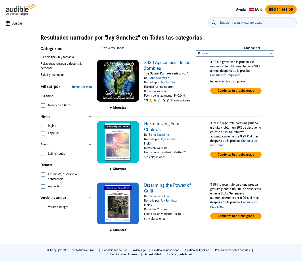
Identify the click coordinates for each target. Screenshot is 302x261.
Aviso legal (140, 250)
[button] (66, 96)
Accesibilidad (153, 254)
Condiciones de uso (115, 250)
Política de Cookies (197, 250)
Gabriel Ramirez (159, 78)
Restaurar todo (82, 87)
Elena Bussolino (159, 135)
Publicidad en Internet (124, 254)
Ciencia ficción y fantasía (57, 57)
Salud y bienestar (52, 75)
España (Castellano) (179, 254)
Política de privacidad (166, 250)
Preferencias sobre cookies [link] (232, 250)
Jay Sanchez (169, 82)
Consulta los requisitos (225, 75)
